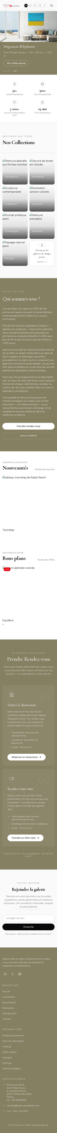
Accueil (6, 991)
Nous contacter (28, 435)
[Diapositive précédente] (3, 25)
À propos (7, 1057)
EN (30, 5)
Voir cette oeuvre (16, 63)
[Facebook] (12, 974)
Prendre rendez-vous (28, 426)
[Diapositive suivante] (53, 25)
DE (40, 5)
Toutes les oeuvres (45, 469)
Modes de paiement (13, 1035)
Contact (6, 1019)
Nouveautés (9, 1002)
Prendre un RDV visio (24, 838)
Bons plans (8, 1008)
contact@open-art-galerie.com (23, 1105)
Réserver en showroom (25, 757)
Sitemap (6, 1063)
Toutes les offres (46, 559)
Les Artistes (8, 997)
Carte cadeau (9, 1052)
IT (44, 5)
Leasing (6, 1046)
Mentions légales (11, 1068)
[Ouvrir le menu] (51, 5)
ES (35, 5)
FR (26, 6)
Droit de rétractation (13, 1041)
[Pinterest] (19, 974)
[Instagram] (5, 974)
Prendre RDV (9, 1013)
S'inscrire (28, 927)
